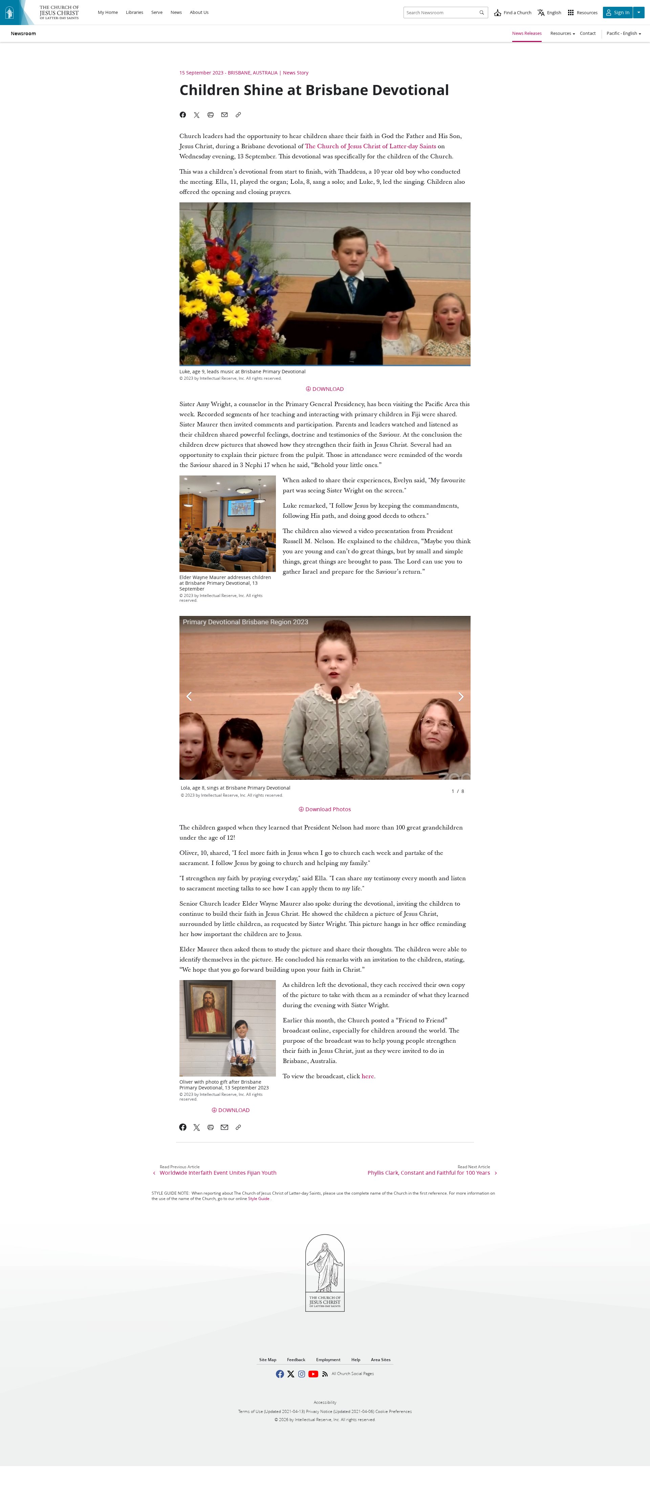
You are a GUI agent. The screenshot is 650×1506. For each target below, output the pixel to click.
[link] (183, 1127)
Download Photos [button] (328, 809)
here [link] (368, 1076)
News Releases (527, 33)
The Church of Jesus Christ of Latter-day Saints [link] (370, 146)
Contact (588, 33)
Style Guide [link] (258, 1198)
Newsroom (23, 33)
